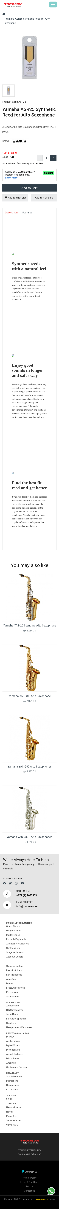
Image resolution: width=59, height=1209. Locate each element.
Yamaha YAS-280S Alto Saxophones (29, 837)
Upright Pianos (13, 930)
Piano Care (11, 1116)
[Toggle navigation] (53, 4)
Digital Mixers (13, 1045)
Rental (9, 1112)
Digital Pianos (13, 935)
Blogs (9, 1098)
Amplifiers (11, 979)
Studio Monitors (14, 1076)
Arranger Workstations (17, 943)
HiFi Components (14, 1010)
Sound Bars (12, 1014)
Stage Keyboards (15, 952)
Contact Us (29, 1191)
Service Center (13, 1120)
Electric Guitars (14, 970)
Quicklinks (31, 1172)
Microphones (13, 1058)
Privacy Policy (29, 1178)
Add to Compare (43, 197)
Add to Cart (29, 188)
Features (27, 212)
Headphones (12, 1085)
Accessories (12, 996)
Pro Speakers (13, 1050)
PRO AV (10, 1036)
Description (11, 212)
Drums (9, 983)
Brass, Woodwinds (15, 988)
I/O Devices (12, 1089)
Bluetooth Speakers (16, 1018)
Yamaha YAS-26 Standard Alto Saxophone (29, 625)
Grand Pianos (13, 926)
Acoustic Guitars (14, 956)
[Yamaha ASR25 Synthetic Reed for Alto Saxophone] (29, 57)
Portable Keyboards (16, 939)
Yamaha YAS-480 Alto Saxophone (29, 696)
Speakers (11, 1023)
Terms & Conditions (29, 1182)
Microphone (12, 1081)
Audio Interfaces (14, 1054)
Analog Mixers (13, 1041)
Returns (29, 1186)
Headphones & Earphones (19, 1027)
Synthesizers (13, 948)
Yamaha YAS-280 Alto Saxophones (30, 766)
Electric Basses (14, 975)
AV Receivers (13, 1005)
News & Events (13, 1107)
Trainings (11, 1103)
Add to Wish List (16, 197)
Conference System (16, 1067)
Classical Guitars (14, 966)
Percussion (12, 992)
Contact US (12, 1125)
